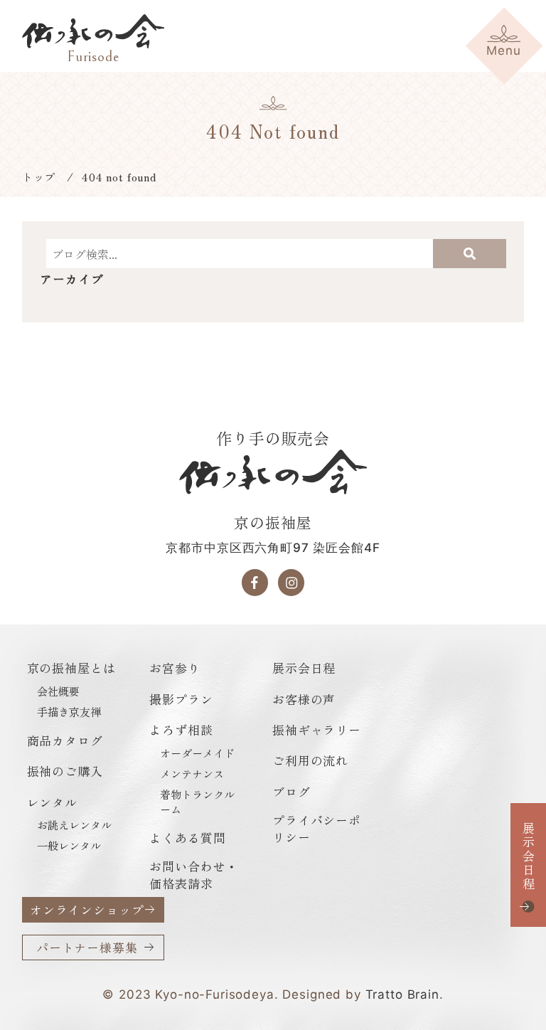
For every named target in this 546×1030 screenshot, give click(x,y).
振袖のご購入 (65, 771)
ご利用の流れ (310, 760)
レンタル (52, 802)
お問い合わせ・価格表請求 (193, 874)
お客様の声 (304, 699)
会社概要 (58, 691)
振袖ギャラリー (316, 729)
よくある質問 (187, 837)
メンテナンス (192, 773)
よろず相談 (181, 729)
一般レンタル (69, 845)
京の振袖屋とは (71, 667)
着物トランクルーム (197, 802)
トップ (39, 176)
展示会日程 (528, 856)
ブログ (291, 791)
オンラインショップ (87, 909)
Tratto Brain (402, 994)
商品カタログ (65, 740)
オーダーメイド (197, 752)
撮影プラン (181, 699)
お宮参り (174, 667)
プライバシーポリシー (316, 828)
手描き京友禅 (69, 711)
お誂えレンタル (74, 824)
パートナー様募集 (87, 947)
